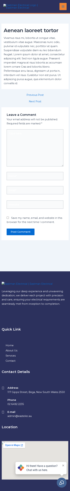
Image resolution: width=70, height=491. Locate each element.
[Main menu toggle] (63, 6)
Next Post (35, 101)
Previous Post (35, 95)
